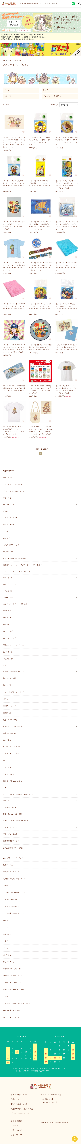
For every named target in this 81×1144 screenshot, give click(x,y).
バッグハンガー (8, 631)
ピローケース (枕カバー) (11, 746)
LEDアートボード (9, 706)
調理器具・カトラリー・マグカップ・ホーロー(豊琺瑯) (22, 565)
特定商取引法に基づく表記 (22, 1109)
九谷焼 (5, 996)
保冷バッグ (7, 617)
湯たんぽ (6, 760)
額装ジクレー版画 (9, 678)
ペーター (6, 948)
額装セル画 (7, 685)
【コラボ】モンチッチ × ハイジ (14, 892)
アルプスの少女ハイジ (11, 906)
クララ (5, 941)
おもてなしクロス (9, 584)
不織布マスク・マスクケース (13, 645)
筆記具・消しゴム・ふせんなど (14, 781)
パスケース (7, 610)
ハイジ (5, 920)
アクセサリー (8, 498)
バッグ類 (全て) (8, 659)
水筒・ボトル (8, 577)
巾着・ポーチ (8, 665)
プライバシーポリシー (20, 1113)
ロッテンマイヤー (9, 962)
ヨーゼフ (6, 927)
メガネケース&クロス (10, 517)
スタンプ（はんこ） (10, 827)
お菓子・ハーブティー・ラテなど (15, 604)
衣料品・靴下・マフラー (12, 545)
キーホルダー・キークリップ (13, 671)
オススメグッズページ (11, 872)
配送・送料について (19, 1095)
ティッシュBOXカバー (11, 753)
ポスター (6, 699)
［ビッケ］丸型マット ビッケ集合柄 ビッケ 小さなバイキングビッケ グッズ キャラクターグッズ (40, 347)
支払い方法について (19, 1104)
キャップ (6, 538)
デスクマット (8, 767)
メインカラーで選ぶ (10, 899)
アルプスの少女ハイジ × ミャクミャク (16, 1003)
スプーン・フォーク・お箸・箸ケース (16, 571)
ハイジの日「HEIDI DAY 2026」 (14, 989)
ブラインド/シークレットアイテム (15, 491)
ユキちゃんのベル (9, 733)
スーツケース (8, 652)
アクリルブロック (9, 774)
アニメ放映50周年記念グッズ (13, 913)
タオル (5, 511)
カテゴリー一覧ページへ (29, 4)
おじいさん (7, 955)
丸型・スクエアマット (11, 720)
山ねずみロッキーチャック (12, 976)
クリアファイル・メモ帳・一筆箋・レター (18, 794)
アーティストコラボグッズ (12, 484)
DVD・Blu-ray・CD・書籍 (12, 814)
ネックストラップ (9, 638)
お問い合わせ (16, 1130)
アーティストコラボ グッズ (13, 982)
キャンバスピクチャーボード (13, 692)
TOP (4, 60)
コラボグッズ (8, 885)
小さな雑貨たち (8, 591)
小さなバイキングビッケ (14, 60)
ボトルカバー (8, 624)
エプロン (6, 531)
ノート (5, 787)
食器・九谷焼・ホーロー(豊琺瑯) (14, 558)
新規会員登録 (16, 1121)
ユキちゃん (7, 934)
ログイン (14, 1125)
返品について (16, 1099)
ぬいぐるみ (7, 740)
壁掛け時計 (7, 713)
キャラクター (50, 3)
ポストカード (8, 801)
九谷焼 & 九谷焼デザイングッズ (14, 879)
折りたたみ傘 (8, 551)
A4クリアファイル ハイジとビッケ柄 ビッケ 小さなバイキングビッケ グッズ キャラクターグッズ (66, 347)
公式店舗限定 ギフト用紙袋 (13, 848)
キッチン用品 (8, 597)
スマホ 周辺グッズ (9, 807)
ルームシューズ (8, 524)
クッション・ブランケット (12, 726)
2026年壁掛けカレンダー (12, 841)
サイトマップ (16, 1135)
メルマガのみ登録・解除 (50, 1095)
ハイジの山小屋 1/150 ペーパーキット (16, 820)
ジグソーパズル (8, 504)
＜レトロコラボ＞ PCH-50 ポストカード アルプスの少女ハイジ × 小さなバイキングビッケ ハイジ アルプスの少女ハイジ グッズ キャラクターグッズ (14, 142)
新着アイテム (8, 477)
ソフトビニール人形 (10, 834)
